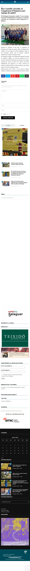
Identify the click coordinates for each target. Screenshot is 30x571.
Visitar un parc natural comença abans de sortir (17, 163)
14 (18, 448)
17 (2, 450)
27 (14, 453)
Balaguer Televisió (6, 23)
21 (18, 450)
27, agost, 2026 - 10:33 (17, 468)
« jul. (2, 457)
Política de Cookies (5, 511)
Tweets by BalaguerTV (6, 401)
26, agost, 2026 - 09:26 (16, 177)
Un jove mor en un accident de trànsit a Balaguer (15, 140)
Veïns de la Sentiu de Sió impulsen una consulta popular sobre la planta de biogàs (19, 183)
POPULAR (22, 125)
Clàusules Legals (5, 510)
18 (6, 450)
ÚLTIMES (8, 125)
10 (2, 448)
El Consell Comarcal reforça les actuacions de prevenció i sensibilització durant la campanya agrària (18, 173)
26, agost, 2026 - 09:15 (16, 186)
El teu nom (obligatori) (6, 365)
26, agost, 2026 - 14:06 (16, 166)
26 (10, 453)
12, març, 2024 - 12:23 (15, 23)
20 (14, 450)
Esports (3, 6)
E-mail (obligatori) (5, 370)
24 (2, 453)
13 (14, 448)
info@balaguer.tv (12, 554)
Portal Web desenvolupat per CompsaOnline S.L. (15, 559)
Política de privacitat (17, 374)
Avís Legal (3, 508)
